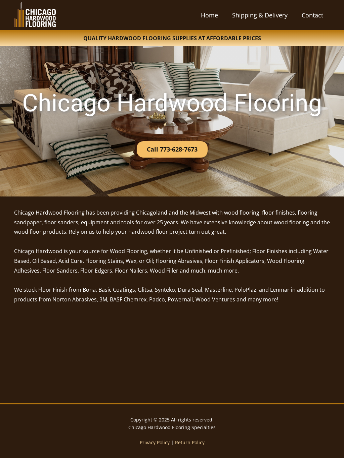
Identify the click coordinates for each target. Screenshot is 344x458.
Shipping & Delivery (260, 15)
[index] (35, 14)
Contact (312, 15)
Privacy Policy (155, 442)
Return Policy (190, 442)
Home (209, 15)
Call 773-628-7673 (172, 149)
